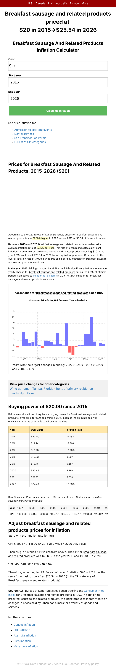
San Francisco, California (30, 137)
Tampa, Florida (42, 388)
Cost (11, 59)
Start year (14, 75)
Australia (61, 3)
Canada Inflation (24, 624)
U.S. (30, 3)
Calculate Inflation (58, 110)
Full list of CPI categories (30, 142)
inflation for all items (45, 275)
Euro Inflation (22, 641)
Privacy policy (90, 663)
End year (14, 91)
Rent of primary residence (74, 388)
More (85, 3)
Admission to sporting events (33, 129)
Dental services (24, 133)
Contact (73, 663)
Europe (74, 3)
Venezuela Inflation (26, 646)
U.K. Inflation (22, 630)
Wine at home (20, 388)
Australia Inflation (25, 635)
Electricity (17, 393)
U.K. (50, 3)
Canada (40, 3)
